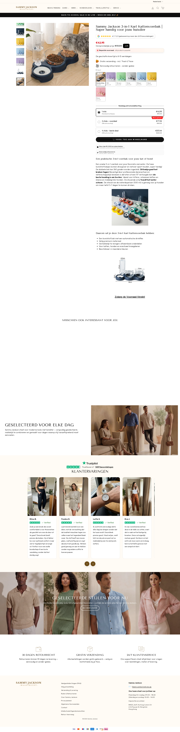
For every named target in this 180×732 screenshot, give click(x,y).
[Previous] (87, 563)
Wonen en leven (86, 8)
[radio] (101, 79)
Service (116, 8)
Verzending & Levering (69, 690)
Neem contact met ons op (141, 687)
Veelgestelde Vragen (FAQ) (71, 683)
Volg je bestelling (67, 687)
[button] (130, 112)
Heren (73, 8)
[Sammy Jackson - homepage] (26, 8)
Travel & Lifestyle (103, 8)
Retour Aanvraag (67, 714)
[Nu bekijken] (90, 603)
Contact (64, 707)
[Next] (93, 563)
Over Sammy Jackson (69, 697)
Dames (65, 8)
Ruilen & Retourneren (69, 694)
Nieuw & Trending (53, 8)
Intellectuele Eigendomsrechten (73, 711)
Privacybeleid (66, 701)
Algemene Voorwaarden (70, 704)
